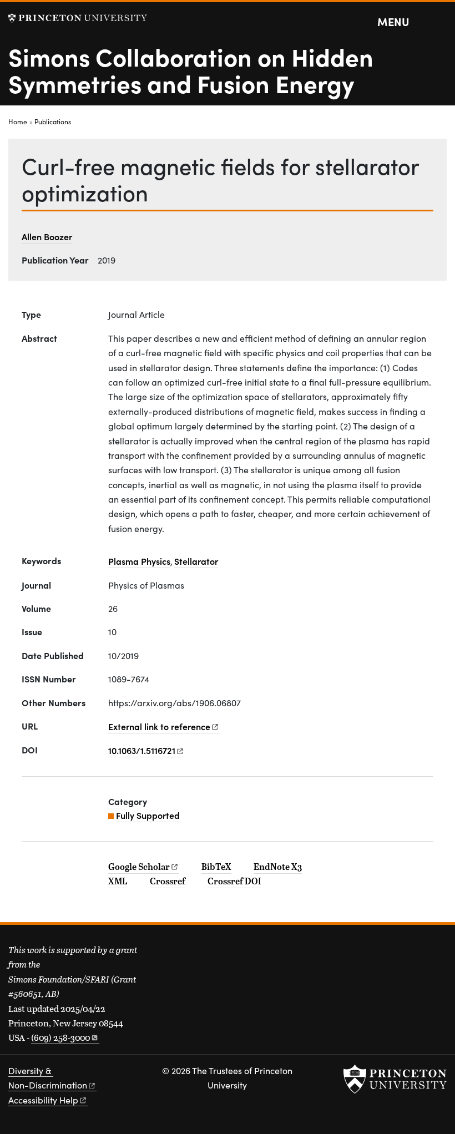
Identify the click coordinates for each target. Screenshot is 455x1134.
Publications (52, 121)
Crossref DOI (234, 881)
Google (139, 866)
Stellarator (196, 561)
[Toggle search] (439, 22)
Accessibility (43, 1100)
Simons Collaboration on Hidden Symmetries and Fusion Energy (190, 69)
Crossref (167, 881)
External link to (159, 726)
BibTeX (216, 866)
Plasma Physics (139, 561)
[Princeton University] (77, 18)
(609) (60, 1037)
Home (17, 121)
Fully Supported (148, 815)
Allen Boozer (47, 236)
